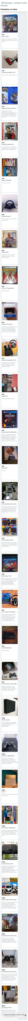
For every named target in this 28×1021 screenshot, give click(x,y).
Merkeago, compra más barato (14, 4)
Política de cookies (9, 1016)
